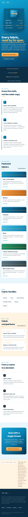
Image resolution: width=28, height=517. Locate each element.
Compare (9, 507)
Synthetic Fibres (7, 302)
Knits (12, 298)
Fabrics (3, 507)
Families (15, 507)
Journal (20, 507)
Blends (16, 302)
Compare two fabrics (9, 59)
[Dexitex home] (7, 2)
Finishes (5, 305)
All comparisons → (21, 325)
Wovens (5, 298)
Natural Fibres (20, 298)
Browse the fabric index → (10, 54)
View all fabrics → (22, 168)
